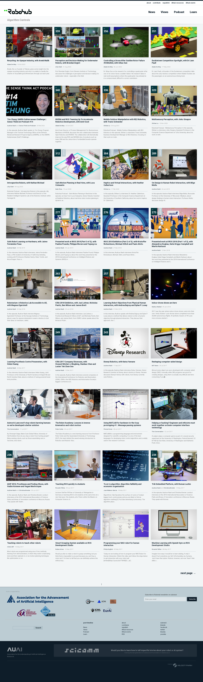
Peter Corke (59, 429)
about (149, 3)
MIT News (155, 365)
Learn (193, 12)
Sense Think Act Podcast (27, 125)
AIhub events (190, 3)
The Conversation (13, 429)
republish (166, 3)
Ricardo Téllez (60, 488)
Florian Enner (108, 429)
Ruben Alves (59, 549)
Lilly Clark (58, 67)
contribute (156, 3)
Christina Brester (24, 490)
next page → (188, 573)
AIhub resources (177, 3)
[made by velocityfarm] (180, 665)
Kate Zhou (58, 189)
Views (164, 12)
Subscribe (192, 599)
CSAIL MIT (10, 547)
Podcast (179, 12)
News (151, 12)
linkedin (162, 625)
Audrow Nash (11, 125)
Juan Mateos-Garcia (110, 490)
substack (163, 623)
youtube (163, 634)
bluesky (162, 632)
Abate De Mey (11, 64)
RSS (123, 634)
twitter (162, 630)
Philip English (108, 549)
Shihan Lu (107, 125)
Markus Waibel (157, 307)
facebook (163, 627)
